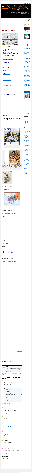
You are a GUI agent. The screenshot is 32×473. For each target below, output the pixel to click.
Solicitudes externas (26, 159)
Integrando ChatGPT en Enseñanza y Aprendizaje (13, 12)
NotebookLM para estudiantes (26, 66)
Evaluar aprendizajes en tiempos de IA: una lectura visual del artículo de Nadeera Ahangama (27, 57)
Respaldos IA (19, 12)
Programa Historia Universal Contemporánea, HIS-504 (8, 26)
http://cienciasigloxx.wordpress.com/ (7, 426)
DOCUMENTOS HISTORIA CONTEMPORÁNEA (11, 14)
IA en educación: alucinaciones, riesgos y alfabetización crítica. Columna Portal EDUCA (27, 60)
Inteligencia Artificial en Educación (9, 2)
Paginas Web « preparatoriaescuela (7, 403)
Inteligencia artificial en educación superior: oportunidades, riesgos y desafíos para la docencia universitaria (27, 80)
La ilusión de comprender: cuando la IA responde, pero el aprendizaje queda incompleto (27, 72)
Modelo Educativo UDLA (26, 164)
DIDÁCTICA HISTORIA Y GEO (27, 135)
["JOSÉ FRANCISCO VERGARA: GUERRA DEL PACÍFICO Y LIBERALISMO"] (27, 104)
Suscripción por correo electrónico (26, 112)
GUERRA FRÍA (17, 14)
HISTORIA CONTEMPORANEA (9, 373)
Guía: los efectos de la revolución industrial (7, 80)
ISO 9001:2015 (26, 132)
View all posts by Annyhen (8, 371)
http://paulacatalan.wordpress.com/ (7, 411)
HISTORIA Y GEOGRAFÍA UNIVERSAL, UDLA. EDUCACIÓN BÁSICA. (18, 19)
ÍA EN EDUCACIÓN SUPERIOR (5, 12)
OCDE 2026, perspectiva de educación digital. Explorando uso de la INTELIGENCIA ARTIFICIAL (27, 81)
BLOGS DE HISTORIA (4, 14)
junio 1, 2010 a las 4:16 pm (6, 431)
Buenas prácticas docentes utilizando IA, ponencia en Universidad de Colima (27, 84)
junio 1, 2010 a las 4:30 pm (6, 423)
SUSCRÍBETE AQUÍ (26, 116)
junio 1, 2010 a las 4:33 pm (6, 407)
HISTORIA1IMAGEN (14, 373)
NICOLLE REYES (6, 415)
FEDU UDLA (25, 142)
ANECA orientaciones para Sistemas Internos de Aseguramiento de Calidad (27, 130)
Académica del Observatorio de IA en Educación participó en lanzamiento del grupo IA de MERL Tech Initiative (27, 63)
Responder (7, 386)
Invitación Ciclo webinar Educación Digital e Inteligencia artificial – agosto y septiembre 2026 (27, 49)
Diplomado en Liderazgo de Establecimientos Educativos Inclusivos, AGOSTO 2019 (27, 147)
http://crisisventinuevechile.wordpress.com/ (8, 417)
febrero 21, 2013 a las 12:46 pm (8, 389)
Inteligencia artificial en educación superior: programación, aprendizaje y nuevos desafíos (27, 70)
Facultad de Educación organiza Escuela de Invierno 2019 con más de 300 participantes (27, 153)
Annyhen (25, 121)
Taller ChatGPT (22, 12)
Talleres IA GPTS (3, 13)
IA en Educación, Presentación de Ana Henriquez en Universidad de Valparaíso (27, 88)
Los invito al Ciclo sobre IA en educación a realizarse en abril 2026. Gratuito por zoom (27, 78)
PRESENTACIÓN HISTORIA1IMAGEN (9, 13)
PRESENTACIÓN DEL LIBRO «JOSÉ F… (27, 122)
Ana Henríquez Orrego (8, 388)
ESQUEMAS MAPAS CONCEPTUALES (17, 13)
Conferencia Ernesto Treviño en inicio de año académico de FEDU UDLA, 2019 (27, 145)
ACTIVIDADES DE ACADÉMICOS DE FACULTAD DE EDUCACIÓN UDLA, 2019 (27, 144)
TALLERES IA (26, 12)
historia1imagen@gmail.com (19, 352)
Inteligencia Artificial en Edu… (27, 124)
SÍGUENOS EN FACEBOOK (4, 466)
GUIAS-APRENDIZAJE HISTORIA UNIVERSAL (25, 13)
